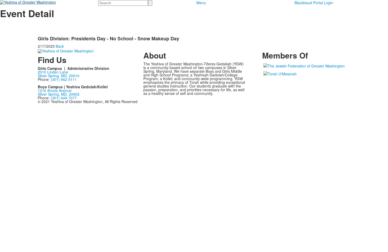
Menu (201, 2)
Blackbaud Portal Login (314, 2)
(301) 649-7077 (64, 97)
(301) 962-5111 (64, 79)
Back (60, 46)
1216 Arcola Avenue (55, 90)
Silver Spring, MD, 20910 (58, 75)
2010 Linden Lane (53, 72)
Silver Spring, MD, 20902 (58, 94)
